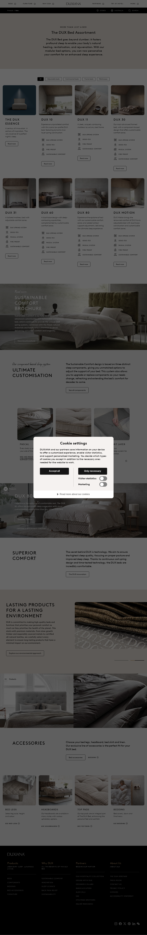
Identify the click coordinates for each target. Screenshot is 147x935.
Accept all (54, 471)
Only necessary (92, 471)
